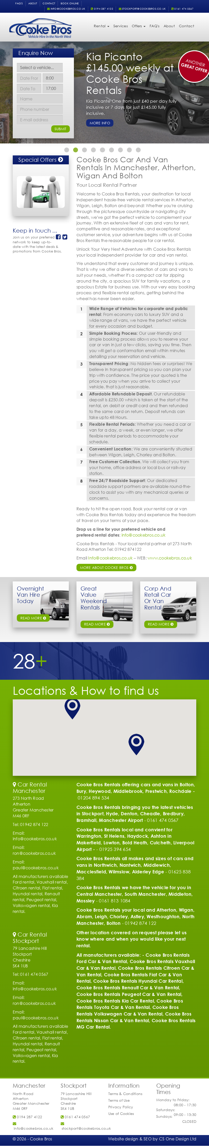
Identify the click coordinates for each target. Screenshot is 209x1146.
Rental (100, 25)
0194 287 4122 (103, 9)
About (32, 3)
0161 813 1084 (114, 900)
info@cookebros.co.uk (67, 9)
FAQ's (19, 3)
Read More (159, 624)
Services (120, 25)
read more (31, 618)
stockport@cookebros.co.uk (143, 9)
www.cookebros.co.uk (170, 558)
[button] (72, 709)
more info (100, 123)
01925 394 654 (115, 849)
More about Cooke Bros (105, 567)
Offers (137, 25)
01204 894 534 (93, 798)
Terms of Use (119, 1100)
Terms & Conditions (125, 1093)
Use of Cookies (121, 1113)
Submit (60, 128)
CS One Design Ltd (177, 1138)
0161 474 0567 (183, 9)
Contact (49, 3)
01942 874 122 (140, 923)
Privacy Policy (120, 1106)
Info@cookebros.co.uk (110, 558)
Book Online (70, 3)
